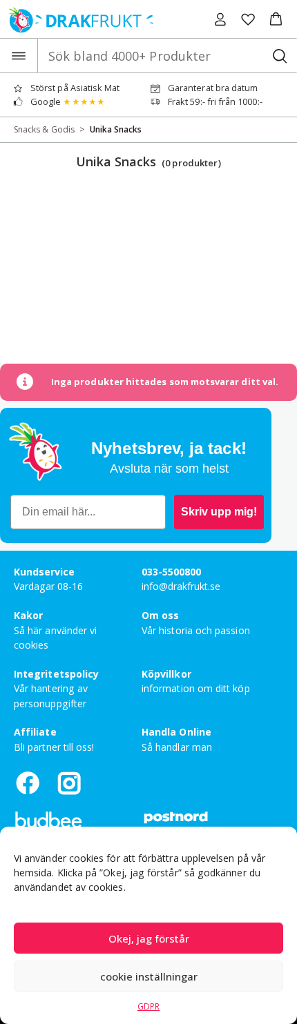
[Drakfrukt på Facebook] (27, 783)
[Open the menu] (19, 55)
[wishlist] (248, 19)
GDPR (148, 1006)
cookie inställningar (149, 976)
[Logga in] (220, 19)
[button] (276, 19)
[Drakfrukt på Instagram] (69, 783)
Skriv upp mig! (219, 512)
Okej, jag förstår (148, 938)
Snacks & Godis (44, 129)
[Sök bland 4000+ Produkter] (279, 55)
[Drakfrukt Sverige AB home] (77, 19)
